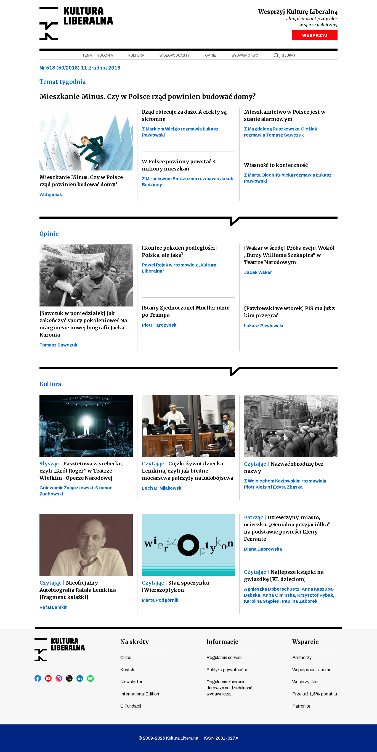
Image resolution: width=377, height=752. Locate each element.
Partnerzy (302, 657)
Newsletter (131, 681)
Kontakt (128, 669)
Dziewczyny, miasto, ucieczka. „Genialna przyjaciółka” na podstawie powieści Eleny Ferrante (287, 528)
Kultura (136, 55)
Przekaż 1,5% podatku (314, 694)
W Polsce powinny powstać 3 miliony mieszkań (178, 165)
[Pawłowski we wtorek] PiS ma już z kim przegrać (289, 312)
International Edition (139, 694)
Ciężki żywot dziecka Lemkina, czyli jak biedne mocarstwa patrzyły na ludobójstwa (187, 470)
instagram (59, 678)
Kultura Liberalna (76, 23)
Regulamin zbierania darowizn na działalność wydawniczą (229, 687)
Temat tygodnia (97, 55)
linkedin (80, 678)
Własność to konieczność (276, 165)
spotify (90, 678)
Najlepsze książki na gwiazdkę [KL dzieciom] (283, 575)
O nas (125, 657)
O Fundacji (130, 706)
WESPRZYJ (314, 35)
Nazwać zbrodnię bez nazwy (283, 467)
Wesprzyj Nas (306, 681)
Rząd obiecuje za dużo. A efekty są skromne (184, 115)
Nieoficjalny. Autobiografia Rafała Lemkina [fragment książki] (77, 590)
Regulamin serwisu (224, 657)
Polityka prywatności (226, 669)
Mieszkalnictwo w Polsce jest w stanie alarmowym (284, 115)
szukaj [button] (288, 55)
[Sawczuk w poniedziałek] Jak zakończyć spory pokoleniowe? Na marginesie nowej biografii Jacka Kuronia (83, 324)
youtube (48, 678)
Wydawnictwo (245, 55)
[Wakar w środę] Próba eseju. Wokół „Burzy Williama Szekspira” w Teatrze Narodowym (289, 255)
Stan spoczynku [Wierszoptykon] (175, 586)
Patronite (301, 706)
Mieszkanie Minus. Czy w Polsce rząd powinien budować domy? (81, 181)
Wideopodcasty (175, 55)
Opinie (210, 55)
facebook (38, 678)
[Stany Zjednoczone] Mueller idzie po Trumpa (185, 311)
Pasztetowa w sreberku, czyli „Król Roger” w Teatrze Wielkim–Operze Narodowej (81, 470)
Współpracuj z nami (311, 669)
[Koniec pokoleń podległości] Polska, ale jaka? (179, 251)
